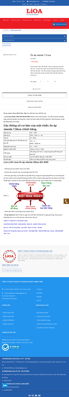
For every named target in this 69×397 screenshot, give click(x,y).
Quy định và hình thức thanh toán (45, 327)
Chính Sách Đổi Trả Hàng (43, 320)
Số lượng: (33, 81)
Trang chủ (7, 30)
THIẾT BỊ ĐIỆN (46, 20)
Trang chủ (39, 289)
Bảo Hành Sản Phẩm (42, 312)
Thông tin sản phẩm (34, 95)
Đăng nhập (36, 4)
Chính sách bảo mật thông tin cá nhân (46, 324)
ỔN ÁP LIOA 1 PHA (15, 20)
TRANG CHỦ (5, 20)
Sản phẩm (39, 293)
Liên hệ (38, 300)
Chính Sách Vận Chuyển (43, 316)
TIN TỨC (55, 20)
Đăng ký (44, 4)
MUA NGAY (37, 89)
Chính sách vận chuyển (34, 101)
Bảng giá (39, 296)
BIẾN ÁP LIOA (37, 20)
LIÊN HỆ (62, 20)
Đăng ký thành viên (8, 324)
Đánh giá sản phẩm (34, 107)
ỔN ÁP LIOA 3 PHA (27, 20)
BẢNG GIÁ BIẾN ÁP (8, 320)
